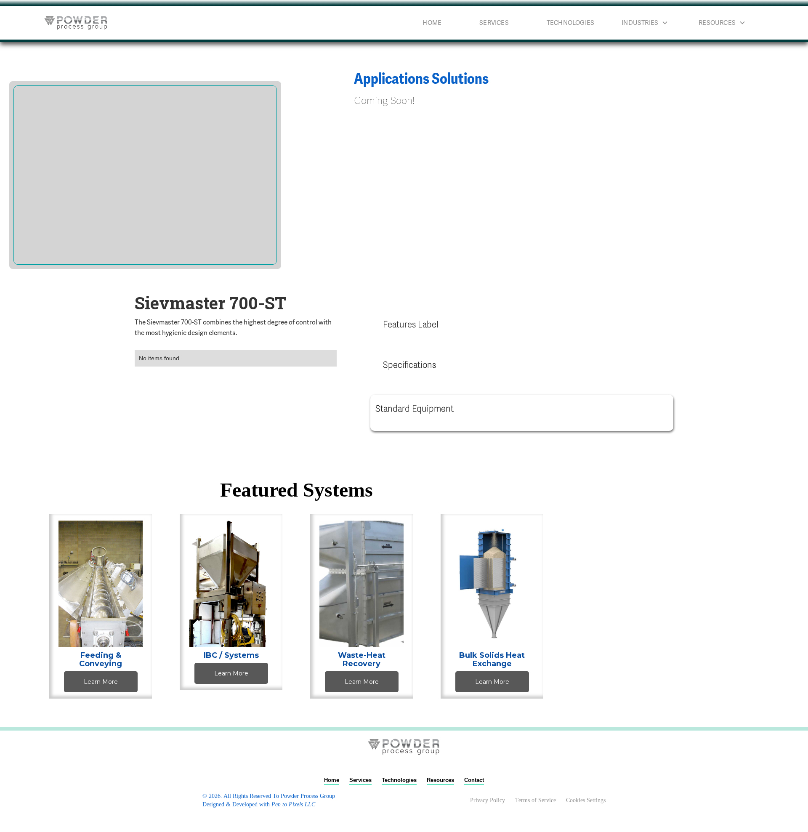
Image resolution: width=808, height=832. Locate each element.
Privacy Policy (487, 800)
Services (494, 23)
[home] (76, 23)
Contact (474, 780)
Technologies (399, 780)
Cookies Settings (586, 800)
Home (432, 23)
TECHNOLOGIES (570, 23)
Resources (440, 780)
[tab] (521, 326)
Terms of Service (535, 800)
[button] (652, 23)
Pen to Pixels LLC (293, 804)
